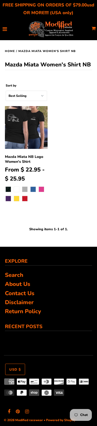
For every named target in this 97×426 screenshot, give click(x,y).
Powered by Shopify (60, 420)
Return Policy (23, 311)
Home (10, 51)
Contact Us (19, 293)
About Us (17, 284)
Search (14, 275)
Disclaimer (19, 302)
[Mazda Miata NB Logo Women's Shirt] (26, 127)
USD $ (15, 369)
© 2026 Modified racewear (23, 420)
